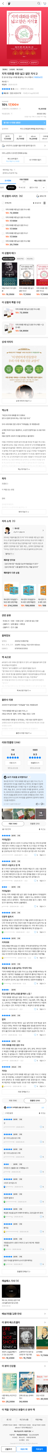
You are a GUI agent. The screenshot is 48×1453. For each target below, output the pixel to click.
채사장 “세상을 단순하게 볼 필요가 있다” (21, 564)
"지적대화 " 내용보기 (24, 948)
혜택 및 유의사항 (13, 768)
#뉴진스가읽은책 (8, 259)
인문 (12, 621)
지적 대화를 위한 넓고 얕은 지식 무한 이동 (27, 219)
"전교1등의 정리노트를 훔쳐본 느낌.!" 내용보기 (24, 999)
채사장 (4, 81)
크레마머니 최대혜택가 (10, 109)
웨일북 (4, 84)
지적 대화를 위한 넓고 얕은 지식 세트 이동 (27, 211)
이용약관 (12, 1435)
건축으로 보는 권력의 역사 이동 (26, 1387)
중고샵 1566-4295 (38, 1425)
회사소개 (21, 1437)
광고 (27, 1440)
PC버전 (14, 1437)
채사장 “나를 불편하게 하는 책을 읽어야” (21, 567)
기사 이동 (11, 1296)
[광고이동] (39, 3)
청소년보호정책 (34, 1435)
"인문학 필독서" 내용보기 (24, 922)
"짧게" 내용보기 (24, 1025)
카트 (45, 3)
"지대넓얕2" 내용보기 (24, 845)
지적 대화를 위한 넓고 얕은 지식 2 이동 (27, 227)
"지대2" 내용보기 (24, 1076)
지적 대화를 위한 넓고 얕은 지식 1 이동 (27, 235)
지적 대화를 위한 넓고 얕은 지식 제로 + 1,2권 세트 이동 (24, 328)
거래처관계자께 (31, 1437)
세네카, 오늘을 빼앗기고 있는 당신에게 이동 (9, 1342)
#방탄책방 (20, 259)
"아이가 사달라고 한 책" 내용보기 (24, 871)
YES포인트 (6, 114)
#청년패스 (30, 259)
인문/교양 (15, 93)
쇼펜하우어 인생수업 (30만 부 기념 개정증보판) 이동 (26, 1342)
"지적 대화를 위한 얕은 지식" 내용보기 (24, 1051)
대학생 (22, 624)
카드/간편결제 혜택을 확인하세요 (32, 129)
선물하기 (6, 624)
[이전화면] (3, 3)
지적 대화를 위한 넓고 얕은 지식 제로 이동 (27, 243)
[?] (29, 777)
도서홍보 (21, 1440)
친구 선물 (14, 627)
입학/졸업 (14, 624)
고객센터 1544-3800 (10, 1425)
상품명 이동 (9, 279)
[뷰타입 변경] (45, 203)
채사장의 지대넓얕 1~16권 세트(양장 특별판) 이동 (11, 594)
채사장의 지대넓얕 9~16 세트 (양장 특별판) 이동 (28, 595)
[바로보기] (18, 814)
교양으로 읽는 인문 (32, 621)
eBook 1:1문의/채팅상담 (23, 1428)
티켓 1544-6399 (25, 1425)
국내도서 (6, 621)
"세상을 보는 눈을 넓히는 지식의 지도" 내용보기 (24, 974)
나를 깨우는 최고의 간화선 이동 (9, 1388)
